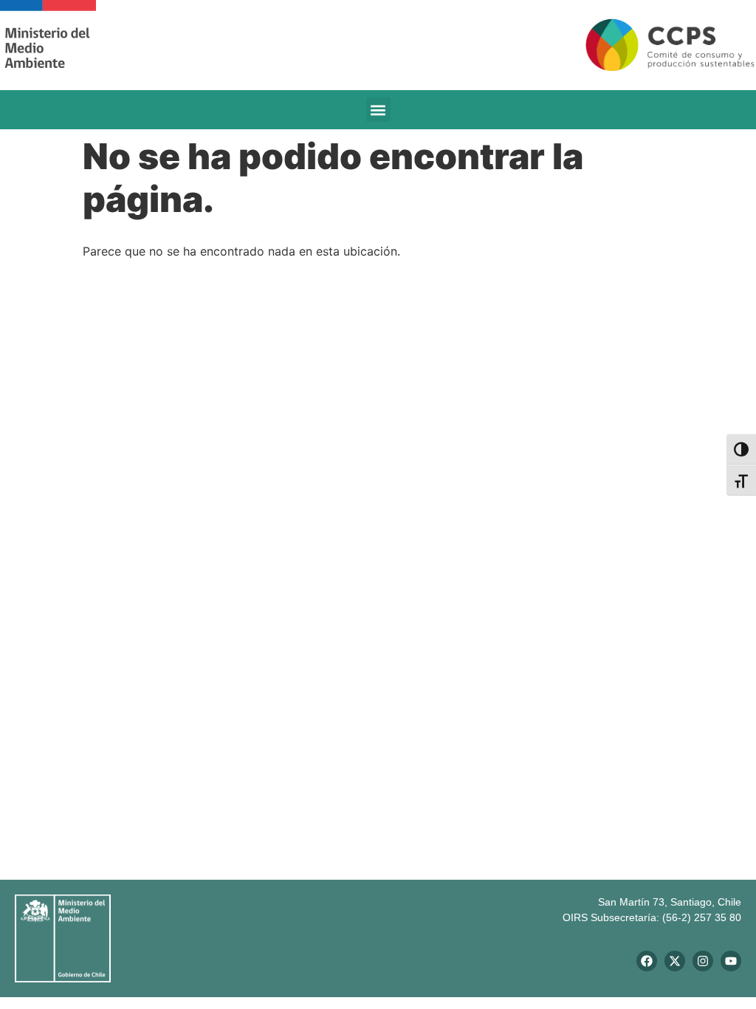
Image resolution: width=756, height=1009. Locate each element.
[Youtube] (731, 961)
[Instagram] (703, 961)
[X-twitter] (674, 961)
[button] (378, 110)
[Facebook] (646, 961)
